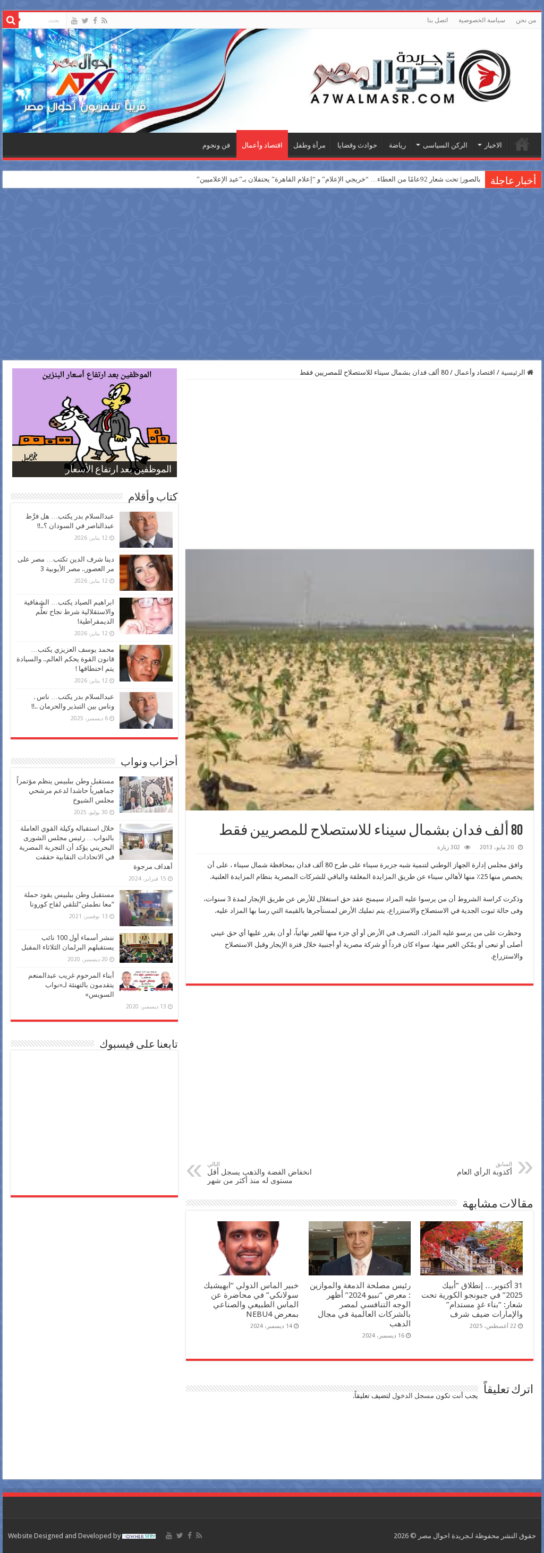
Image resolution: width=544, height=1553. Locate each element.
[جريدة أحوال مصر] (272, 81)
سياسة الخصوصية (481, 20)
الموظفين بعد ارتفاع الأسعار (118, 470)
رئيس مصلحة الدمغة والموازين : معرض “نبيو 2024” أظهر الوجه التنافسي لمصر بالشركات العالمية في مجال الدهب (360, 1304)
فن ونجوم (216, 145)
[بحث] (11, 20)
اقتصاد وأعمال (262, 145)
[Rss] (104, 20)
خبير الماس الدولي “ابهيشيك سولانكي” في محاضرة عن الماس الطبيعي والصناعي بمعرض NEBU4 (251, 1300)
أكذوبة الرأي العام (484, 1168)
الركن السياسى (445, 145)
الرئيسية (522, 144)
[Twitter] (85, 20)
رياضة (397, 145)
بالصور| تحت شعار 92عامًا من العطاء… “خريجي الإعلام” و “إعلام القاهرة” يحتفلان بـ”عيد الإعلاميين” (339, 179)
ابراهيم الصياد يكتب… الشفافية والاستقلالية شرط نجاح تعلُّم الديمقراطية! (69, 611)
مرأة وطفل (309, 145)
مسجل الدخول (413, 1396)
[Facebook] (95, 20)
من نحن (526, 20)
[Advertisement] (272, 275)
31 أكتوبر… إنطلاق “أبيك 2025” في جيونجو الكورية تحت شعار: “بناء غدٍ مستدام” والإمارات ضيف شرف (472, 1300)
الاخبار (493, 145)
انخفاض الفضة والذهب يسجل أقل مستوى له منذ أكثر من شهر (259, 1173)
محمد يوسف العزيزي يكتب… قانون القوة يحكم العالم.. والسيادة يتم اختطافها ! (65, 658)
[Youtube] (74, 20)
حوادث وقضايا (357, 145)
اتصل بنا (437, 20)
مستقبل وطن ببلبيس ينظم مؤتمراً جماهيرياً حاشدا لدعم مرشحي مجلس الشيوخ (65, 790)
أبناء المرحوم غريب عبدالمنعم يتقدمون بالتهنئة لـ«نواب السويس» (71, 984)
